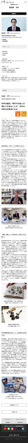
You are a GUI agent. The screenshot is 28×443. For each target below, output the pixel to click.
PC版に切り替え (9, 439)
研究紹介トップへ (14, 405)
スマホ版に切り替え (18, 439)
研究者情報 (5, 41)
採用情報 (7, 422)
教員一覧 (15, 412)
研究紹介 (4, 39)
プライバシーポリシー (20, 419)
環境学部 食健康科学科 (6, 35)
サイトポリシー (8, 419)
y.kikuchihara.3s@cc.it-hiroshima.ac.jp (11, 37)
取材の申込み (20, 422)
